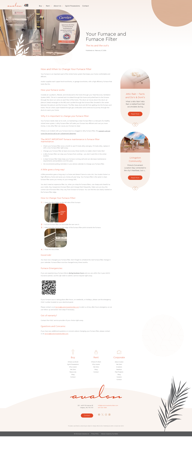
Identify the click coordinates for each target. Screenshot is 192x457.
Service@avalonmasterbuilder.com (67, 307)
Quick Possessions (72, 6)
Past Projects (119, 372)
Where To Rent (96, 362)
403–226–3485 (102, 407)
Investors (119, 367)
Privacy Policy (95, 433)
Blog (72, 374)
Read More (135, 114)
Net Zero (73, 369)
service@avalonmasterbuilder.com (56, 333)
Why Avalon (73, 367)
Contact (85, 6)
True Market (115, 433)
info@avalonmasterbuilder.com (108, 405)
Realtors (119, 369)
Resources (73, 372)
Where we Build (73, 362)
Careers (119, 377)
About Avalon (119, 362)
